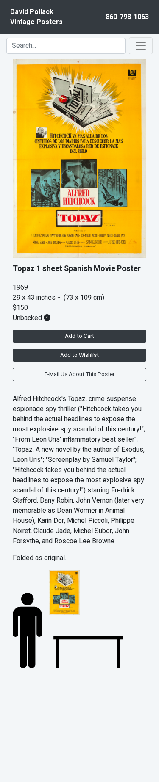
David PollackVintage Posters (36, 17)
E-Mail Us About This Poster (79, 374)
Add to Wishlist (79, 355)
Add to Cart (79, 336)
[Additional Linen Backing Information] (47, 318)
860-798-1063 (127, 17)
